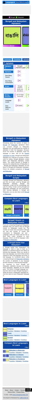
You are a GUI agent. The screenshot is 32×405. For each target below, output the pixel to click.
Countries (17, 59)
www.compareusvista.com (20, 394)
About (11, 390)
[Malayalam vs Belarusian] (6, 351)
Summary (7, 59)
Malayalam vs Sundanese (17, 359)
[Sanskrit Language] (5, 338)
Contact (17, 390)
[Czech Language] (5, 334)
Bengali (12, 45)
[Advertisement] (16, 9)
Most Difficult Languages (23, 2)
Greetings (24, 331)
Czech (9, 333)
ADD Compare (28, 389)
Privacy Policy (20, 392)
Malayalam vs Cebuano (16, 354)
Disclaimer (23, 390)
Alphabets (26, 59)
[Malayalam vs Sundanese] (6, 360)
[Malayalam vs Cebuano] (6, 355)
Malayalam (14, 145)
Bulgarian (11, 329)
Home (6, 390)
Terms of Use (11, 392)
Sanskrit (10, 337)
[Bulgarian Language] (5, 330)
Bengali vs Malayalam (10, 239)
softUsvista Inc (24, 398)
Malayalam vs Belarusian (17, 350)
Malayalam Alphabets (23, 259)
